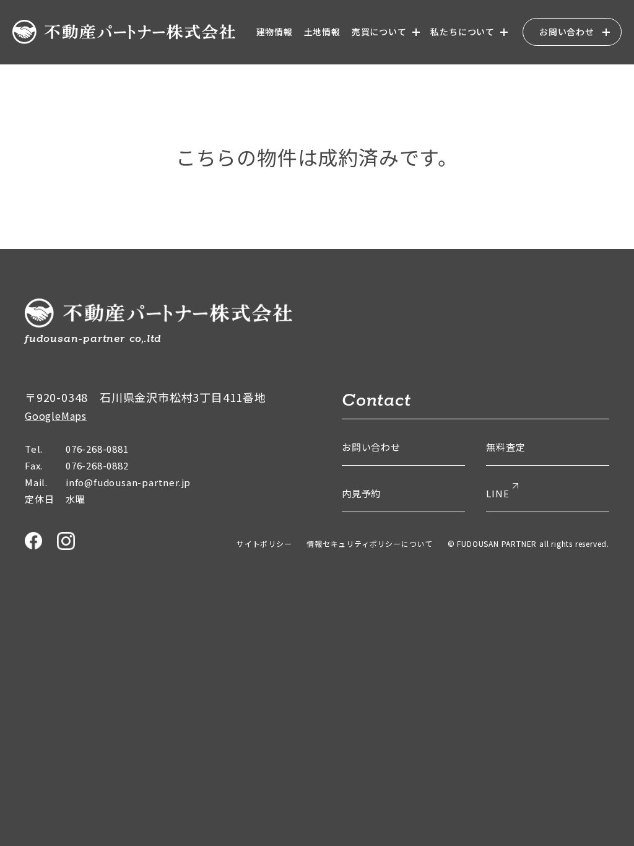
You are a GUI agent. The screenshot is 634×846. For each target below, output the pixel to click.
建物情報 (274, 31)
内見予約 (361, 493)
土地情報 (322, 31)
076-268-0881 (97, 448)
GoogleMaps (56, 415)
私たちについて (462, 31)
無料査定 (505, 446)
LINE (497, 493)
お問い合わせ (566, 31)
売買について (379, 31)
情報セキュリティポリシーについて (369, 543)
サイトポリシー (264, 543)
